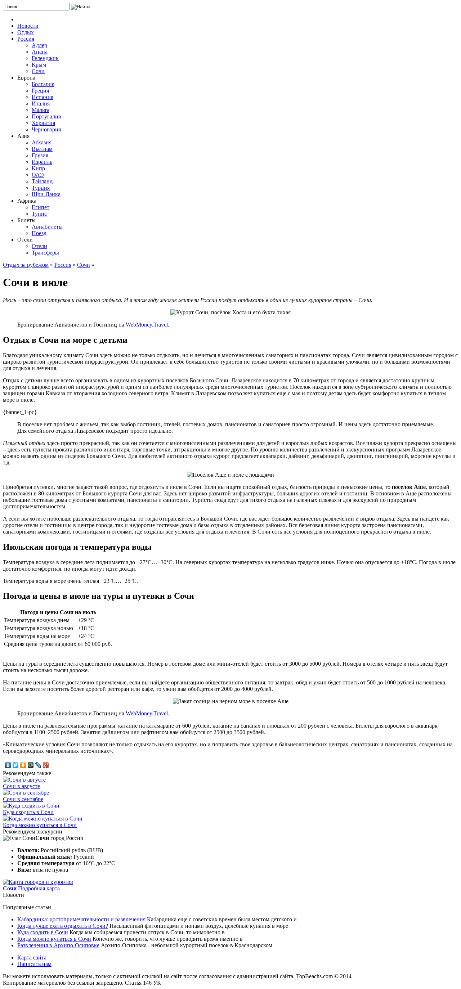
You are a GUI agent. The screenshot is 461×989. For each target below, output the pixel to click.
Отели (39, 246)
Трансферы (45, 253)
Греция (40, 90)
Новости (28, 26)
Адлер (39, 45)
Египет (40, 207)
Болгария (43, 84)
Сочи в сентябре (23, 799)
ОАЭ (38, 175)
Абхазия (42, 142)
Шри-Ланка (46, 194)
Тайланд (42, 181)
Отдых (25, 32)
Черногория (46, 129)
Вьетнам (42, 149)
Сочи (38, 71)
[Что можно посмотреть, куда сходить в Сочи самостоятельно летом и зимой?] (31, 806)
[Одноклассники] (23, 765)
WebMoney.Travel (147, 325)
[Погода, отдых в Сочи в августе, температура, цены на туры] (24, 780)
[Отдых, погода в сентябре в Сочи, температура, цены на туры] (26, 793)
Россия (25, 39)
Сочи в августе (21, 786)
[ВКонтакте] (8, 765)
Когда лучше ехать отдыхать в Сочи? (62, 926)
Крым (39, 65)
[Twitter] (15, 765)
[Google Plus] (46, 765)
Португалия (46, 116)
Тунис (39, 214)
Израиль (42, 162)
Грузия (40, 155)
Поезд (39, 233)
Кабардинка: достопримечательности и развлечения (81, 919)
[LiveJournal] (38, 765)
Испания (42, 97)
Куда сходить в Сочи (28, 812)
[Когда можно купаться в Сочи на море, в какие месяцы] (42, 818)
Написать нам (34, 964)
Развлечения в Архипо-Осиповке (58, 945)
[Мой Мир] (31, 765)
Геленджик (45, 58)
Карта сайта (31, 957)
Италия (41, 103)
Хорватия (43, 123)
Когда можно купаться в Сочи (40, 825)
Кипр (38, 168)
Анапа (40, 52)
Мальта (40, 110)
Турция (41, 188)
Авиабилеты (47, 227)
